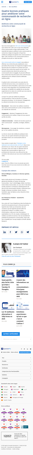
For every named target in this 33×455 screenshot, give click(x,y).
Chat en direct (14, 352)
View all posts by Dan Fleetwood (11, 256)
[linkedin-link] (27, 349)
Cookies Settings (15, 449)
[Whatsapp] (21, 232)
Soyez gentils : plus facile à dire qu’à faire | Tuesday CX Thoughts (8, 284)
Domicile (4, 6)
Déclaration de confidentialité (14, 447)
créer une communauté (21, 46)
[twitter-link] (24, 349)
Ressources (5, 364)
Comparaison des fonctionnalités (10, 371)
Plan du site (3, 447)
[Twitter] (16, 232)
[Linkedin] (4, 232)
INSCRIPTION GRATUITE (25, 352)
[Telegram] (27, 232)
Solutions (4, 375)
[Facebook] (10, 232)
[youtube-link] (30, 349)
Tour (3, 358)
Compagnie (5, 378)
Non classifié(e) (13, 6)
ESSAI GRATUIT (28, 2)
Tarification (5, 368)
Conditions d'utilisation (6, 449)
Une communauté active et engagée (11, 62)
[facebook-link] (21, 349)
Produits (4, 361)
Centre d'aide (6, 352)
